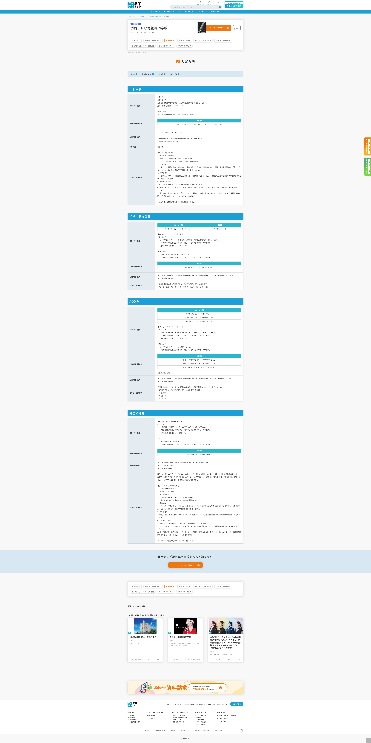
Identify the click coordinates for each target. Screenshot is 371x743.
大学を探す (131, 715)
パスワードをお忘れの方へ (203, 722)
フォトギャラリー (167, 46)
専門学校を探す (141, 16)
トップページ (131, 16)
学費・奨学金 (185, 40)
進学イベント (151, 715)
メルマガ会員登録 (200, 724)
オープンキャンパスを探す (155, 712)
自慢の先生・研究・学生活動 (144, 46)
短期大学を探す (132, 717)
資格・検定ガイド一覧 (178, 722)
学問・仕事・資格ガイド (179, 712)
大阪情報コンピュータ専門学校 (142, 637)
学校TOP (137, 40)
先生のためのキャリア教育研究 (226, 715)
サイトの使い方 (222, 721)
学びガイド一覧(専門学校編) (180, 717)
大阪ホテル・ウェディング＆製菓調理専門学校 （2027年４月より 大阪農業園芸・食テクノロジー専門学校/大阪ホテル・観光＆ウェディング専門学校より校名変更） (225, 643)
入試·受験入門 (151, 718)
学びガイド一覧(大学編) (179, 715)
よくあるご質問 (222, 718)
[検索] (220, 7)
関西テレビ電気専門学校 (155, 16)
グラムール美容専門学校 (180, 637)
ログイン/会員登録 (201, 715)
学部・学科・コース (154, 40)
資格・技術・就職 (224, 40)
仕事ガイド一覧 (177, 720)
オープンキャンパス (204, 40)
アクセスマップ (185, 46)
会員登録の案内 (200, 720)
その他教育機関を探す (134, 722)
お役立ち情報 (221, 712)
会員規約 (198, 717)
